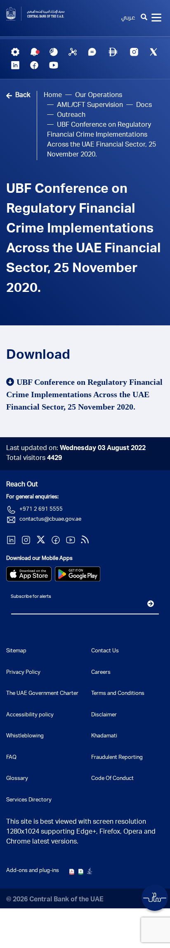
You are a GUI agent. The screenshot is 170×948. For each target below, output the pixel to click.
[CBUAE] (42, 14)
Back (22, 95)
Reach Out (22, 485)
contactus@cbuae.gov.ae (50, 519)
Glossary (17, 779)
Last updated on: (76, 449)
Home (53, 95)
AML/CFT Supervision (90, 105)
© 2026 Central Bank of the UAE (55, 900)
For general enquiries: (32, 497)
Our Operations (98, 95)
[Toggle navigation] (156, 18)
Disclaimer (104, 715)
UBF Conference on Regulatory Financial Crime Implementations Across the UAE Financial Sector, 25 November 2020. (83, 239)
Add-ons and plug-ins (32, 871)
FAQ (11, 758)
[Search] (144, 18)
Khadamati (104, 736)
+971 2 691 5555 (41, 509)
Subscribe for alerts (31, 597)
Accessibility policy (30, 715)
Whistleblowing (25, 736)
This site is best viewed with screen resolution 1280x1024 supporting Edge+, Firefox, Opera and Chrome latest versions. (81, 832)
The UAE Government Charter (42, 694)
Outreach (71, 115)
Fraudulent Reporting (117, 758)
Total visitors (34, 458)
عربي (128, 18)
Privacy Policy (23, 672)
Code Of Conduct (112, 779)
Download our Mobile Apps (39, 559)
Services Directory (29, 800)
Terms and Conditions (117, 694)
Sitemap (16, 651)
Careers (101, 672)
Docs (144, 105)
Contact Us (105, 651)
